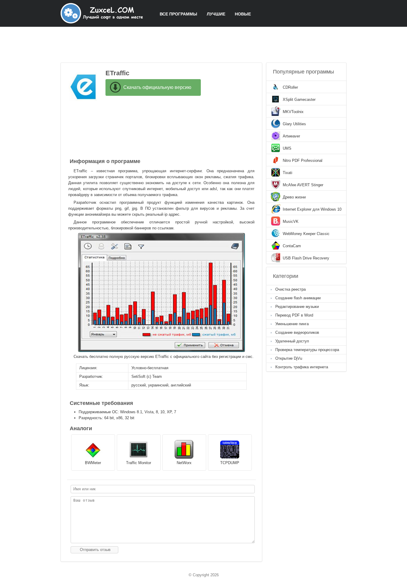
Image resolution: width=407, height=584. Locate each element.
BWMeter (93, 463)
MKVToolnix (293, 111)
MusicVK (291, 221)
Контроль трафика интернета (301, 367)
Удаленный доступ (292, 341)
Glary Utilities (294, 124)
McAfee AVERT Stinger (303, 185)
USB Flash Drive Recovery (306, 258)
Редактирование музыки (297, 306)
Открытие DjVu (288, 358)
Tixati (287, 172)
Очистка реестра (290, 289)
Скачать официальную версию (157, 87)
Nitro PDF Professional (302, 160)
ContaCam (292, 246)
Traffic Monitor (138, 463)
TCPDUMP (229, 463)
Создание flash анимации (298, 298)
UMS (287, 148)
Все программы (178, 14)
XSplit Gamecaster (299, 99)
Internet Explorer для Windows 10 (312, 209)
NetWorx (184, 463)
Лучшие (216, 14)
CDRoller (290, 87)
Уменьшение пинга (292, 324)
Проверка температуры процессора (307, 349)
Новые (243, 14)
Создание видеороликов (297, 332)
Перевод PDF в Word (294, 315)
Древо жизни (294, 197)
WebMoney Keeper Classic (306, 233)
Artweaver (291, 136)
